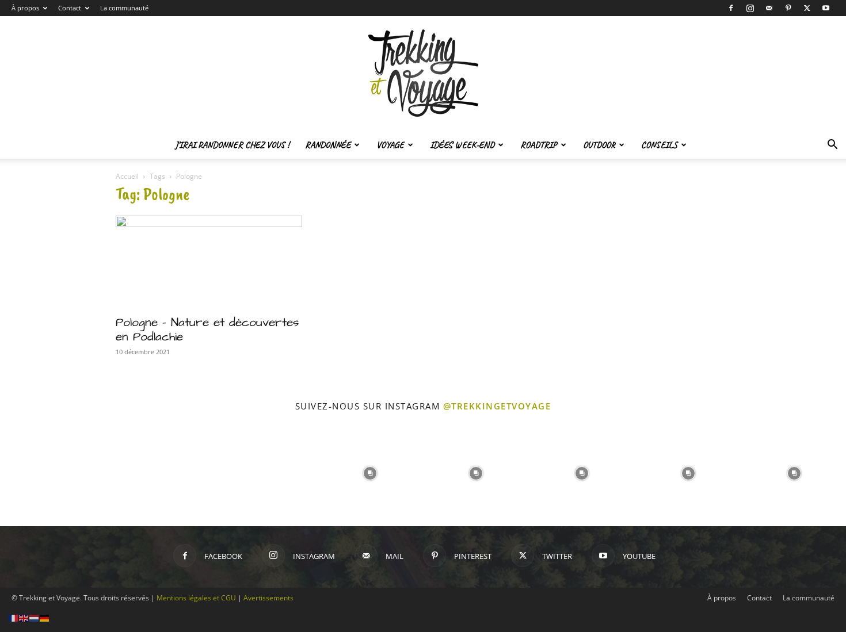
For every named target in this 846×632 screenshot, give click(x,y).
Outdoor (599, 145)
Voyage (390, 145)
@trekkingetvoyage (497, 406)
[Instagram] (750, 8)
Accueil (127, 176)
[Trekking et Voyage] (423, 73)
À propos (25, 7)
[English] (24, 617)
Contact (69, 7)
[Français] (14, 617)
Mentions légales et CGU (196, 598)
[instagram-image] (52, 472)
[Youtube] (825, 8)
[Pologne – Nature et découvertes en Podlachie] (209, 262)
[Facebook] (731, 8)
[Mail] (769, 8)
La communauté (124, 7)
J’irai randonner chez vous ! (232, 145)
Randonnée (327, 145)
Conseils (659, 145)
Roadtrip (538, 145)
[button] (832, 145)
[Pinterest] (788, 8)
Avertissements (268, 598)
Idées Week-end (462, 145)
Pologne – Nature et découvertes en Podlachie (207, 329)
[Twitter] (806, 8)
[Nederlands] (34, 617)
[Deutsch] (45, 617)
